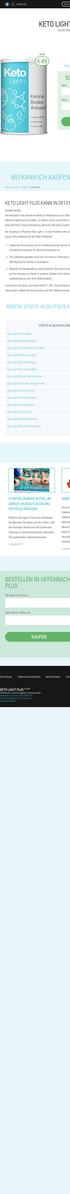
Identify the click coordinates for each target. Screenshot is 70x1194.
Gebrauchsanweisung (29, 676)
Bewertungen (53, 676)
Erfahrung (6, 676)
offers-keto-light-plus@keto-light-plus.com (20, 693)
